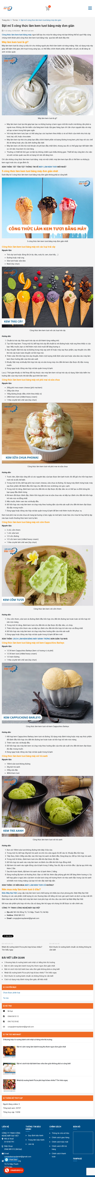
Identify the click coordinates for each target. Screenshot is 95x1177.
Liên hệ (31, 1144)
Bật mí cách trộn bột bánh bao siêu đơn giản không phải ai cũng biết (32, 969)
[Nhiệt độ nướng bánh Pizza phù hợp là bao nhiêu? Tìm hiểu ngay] (9, 1085)
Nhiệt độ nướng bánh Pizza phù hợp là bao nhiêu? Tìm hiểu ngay (22, 948)
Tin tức (15, 20)
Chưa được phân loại (11, 993)
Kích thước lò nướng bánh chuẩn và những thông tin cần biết (70, 948)
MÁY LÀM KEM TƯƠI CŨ (35, 885)
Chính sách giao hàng (60, 1137)
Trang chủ (6, 20)
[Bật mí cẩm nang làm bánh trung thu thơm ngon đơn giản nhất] (9, 1052)
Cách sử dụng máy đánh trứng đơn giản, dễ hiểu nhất (25, 979)
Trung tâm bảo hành (36, 1140)
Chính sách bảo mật (60, 1142)
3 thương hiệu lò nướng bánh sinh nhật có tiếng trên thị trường (29, 962)
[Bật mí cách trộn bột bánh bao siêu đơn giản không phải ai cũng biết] (9, 1069)
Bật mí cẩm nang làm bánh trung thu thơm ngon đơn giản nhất (29, 966)
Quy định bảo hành (35, 1135)
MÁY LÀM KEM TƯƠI (48, 167)
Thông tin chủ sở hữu (60, 1133)
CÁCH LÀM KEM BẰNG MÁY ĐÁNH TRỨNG (31, 639)
